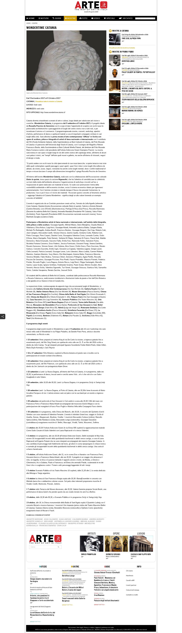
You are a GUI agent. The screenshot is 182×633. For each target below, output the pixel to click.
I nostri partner (131, 585)
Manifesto (129, 575)
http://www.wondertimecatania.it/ (52, 112)
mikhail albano (88, 521)
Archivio (128, 18)
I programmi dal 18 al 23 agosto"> (42, 611)
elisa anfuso (65, 519)
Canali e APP (130, 580)
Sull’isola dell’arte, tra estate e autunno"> (41, 576)
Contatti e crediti (132, 595)
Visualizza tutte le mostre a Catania (48, 101)
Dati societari (72, 627)
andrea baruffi (96, 519)
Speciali (110, 18)
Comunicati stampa (132, 590)
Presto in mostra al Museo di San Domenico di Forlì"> (42, 594)
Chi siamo (129, 571)
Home (32, 18)
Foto (84, 18)
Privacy (86, 627)
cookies (92, 627)
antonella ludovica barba (67, 521)
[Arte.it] (91, 5)
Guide (58, 18)
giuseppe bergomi (34, 519)
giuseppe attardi (76, 523)
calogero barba (80, 519)
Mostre (71, 18)
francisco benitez (47, 526)
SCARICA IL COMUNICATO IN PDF (38, 515)
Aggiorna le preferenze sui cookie (104, 627)
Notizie (45, 18)
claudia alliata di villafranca (53, 523)
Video (97, 18)
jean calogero (51, 519)
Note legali (80, 627)
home (28, 23)
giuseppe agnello (34, 521)
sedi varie (48, 521)
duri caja (62, 526)
